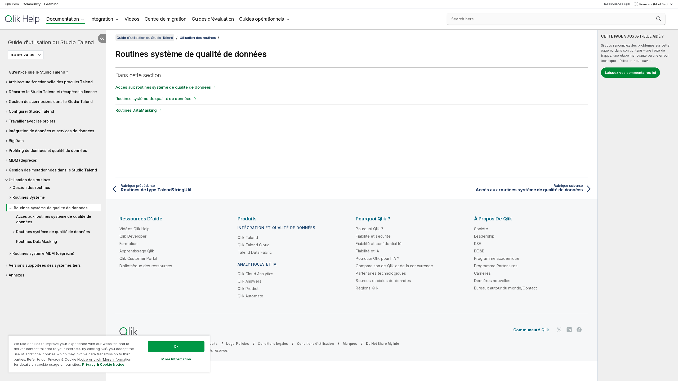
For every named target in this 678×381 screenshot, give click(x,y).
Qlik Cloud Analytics (255, 273)
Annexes (16, 275)
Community (32, 4)
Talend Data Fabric (255, 252)
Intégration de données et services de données (51, 131)
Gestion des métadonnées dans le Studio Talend (53, 170)
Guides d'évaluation (213, 19)
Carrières (482, 273)
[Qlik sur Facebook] (579, 329)
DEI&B (479, 251)
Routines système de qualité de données (51, 208)
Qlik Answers (249, 281)
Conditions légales (273, 344)
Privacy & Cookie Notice (103, 364)
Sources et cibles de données (383, 280)
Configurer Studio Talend (31, 111)
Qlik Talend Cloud (254, 245)
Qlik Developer (132, 236)
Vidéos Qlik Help (134, 228)
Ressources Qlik (617, 4)
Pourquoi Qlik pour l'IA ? (377, 258)
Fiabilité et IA (367, 251)
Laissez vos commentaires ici (630, 72)
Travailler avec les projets (32, 121)
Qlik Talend (248, 237)
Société (481, 228)
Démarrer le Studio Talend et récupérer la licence (53, 91)
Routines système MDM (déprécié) (43, 253)
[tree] (53, 172)
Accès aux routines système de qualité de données (53, 219)
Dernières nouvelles (492, 280)
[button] (659, 18)
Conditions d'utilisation (315, 344)
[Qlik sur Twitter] (559, 329)
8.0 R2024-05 (22, 55)
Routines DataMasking (36, 241)
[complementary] (638, 205)
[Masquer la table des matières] (102, 38)
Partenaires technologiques (381, 273)
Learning (51, 4)
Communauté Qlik (531, 329)
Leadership (484, 236)
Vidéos (131, 19)
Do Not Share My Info (382, 344)
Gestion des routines (31, 187)
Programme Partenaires (496, 266)
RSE (477, 243)
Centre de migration (165, 19)
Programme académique (496, 258)
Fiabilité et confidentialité (378, 243)
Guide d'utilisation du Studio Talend (51, 42)
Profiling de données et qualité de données (48, 150)
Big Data (16, 140)
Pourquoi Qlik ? (369, 228)
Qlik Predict (248, 288)
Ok (176, 346)
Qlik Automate (250, 296)
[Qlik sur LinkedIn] (569, 329)
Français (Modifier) (653, 4)
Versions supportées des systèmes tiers (45, 265)
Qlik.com (12, 4)
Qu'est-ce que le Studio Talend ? (38, 72)
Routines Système (28, 197)
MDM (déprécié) (23, 160)
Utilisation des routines (29, 180)
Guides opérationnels (261, 19)
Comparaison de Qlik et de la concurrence (394, 266)
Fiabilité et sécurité (373, 236)
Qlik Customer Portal (138, 258)
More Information (176, 359)
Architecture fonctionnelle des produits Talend (51, 82)
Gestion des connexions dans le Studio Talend (51, 101)
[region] (109, 354)
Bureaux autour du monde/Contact (505, 288)
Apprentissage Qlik (136, 251)
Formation (128, 243)
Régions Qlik (367, 288)
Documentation (62, 19)
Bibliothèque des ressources (145, 266)
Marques (350, 344)
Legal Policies (237, 344)
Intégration (101, 19)
